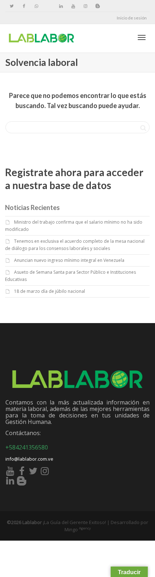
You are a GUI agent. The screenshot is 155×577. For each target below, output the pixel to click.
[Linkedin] (61, 6)
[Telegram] (48, 6)
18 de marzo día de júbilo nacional (49, 291)
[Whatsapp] (36, 6)
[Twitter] (12, 6)
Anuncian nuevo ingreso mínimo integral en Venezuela (69, 260)
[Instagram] (85, 6)
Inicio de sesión (132, 18)
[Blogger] (97, 6)
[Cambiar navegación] (142, 37)
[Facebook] (24, 6)
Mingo (78, 529)
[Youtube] (73, 6)
